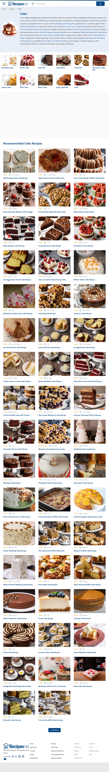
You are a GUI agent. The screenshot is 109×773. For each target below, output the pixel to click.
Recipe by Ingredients (57, 751)
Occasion (32, 751)
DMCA (76, 754)
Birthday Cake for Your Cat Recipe (71, 26)
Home (4, 9)
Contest (91, 747)
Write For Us (77, 747)
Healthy (53, 743)
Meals (31, 743)
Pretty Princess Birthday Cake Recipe (86, 29)
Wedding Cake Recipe (64, 24)
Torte (76, 87)
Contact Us (92, 743)
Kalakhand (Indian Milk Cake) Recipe (94, 32)
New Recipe (54, 747)
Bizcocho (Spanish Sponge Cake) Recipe (54, 32)
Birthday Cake (7, 68)
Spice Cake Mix (62, 87)
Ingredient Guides (56, 758)
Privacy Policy (78, 758)
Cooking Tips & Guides (57, 754)
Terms (90, 754)
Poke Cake (24, 87)
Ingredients (33, 747)
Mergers (76, 751)
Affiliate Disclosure (94, 751)
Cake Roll (78, 68)
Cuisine (32, 754)
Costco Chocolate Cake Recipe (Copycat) (34, 29)
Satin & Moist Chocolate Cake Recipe (55, 41)
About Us (76, 743)
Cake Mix (41, 68)
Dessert (12, 9)
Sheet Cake (42, 87)
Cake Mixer (60, 68)
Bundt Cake (24, 68)
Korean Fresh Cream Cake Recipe (49, 35)
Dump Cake (6, 87)
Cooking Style (34, 758)
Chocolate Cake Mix (98, 69)
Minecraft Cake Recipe (28, 26)
